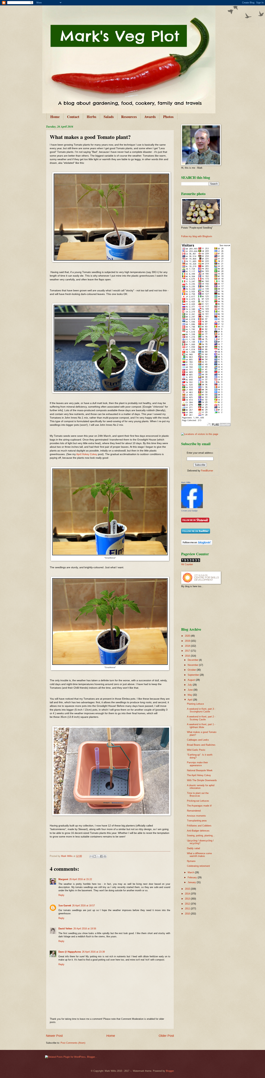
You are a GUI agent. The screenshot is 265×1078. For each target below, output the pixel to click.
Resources (129, 116)
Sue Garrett (64, 905)
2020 (188, 635)
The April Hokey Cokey (199, 775)
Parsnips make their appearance (197, 764)
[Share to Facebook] (101, 856)
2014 (188, 893)
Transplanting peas (197, 820)
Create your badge (189, 511)
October (192, 669)
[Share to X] (98, 856)
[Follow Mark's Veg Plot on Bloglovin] (196, 544)
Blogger (170, 1071)
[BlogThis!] (94, 856)
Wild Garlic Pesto (196, 750)
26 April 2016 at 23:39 (93, 951)
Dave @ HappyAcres (69, 951)
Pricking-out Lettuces (198, 800)
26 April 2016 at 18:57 (83, 905)
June (190, 689)
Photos (168, 116)
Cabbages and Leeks (198, 739)
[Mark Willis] (192, 507)
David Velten (65, 928)
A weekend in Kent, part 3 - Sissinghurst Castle (201, 710)
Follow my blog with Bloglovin (196, 236)
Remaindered (194, 810)
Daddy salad (193, 848)
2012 (188, 903)
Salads (109, 116)
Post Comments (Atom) (73, 1042)
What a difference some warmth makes (199, 854)
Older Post (166, 1036)
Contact (73, 116)
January (192, 882)
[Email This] (91, 856)
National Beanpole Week (200, 770)
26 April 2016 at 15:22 (80, 879)
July (190, 684)
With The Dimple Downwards (202, 780)
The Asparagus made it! (199, 805)
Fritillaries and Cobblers (199, 825)
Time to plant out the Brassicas (198, 794)
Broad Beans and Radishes (201, 744)
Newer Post (54, 1036)
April (190, 699)
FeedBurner (207, 470)
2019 (188, 640)
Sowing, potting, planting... (201, 835)
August (192, 680)
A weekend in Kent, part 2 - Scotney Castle (201, 718)
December (193, 660)
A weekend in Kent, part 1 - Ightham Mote (201, 725)
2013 (188, 898)
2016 (188, 655)
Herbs (91, 116)
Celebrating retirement (198, 866)
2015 (188, 888)
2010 (188, 913)
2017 (188, 650)
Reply (61, 895)
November (193, 665)
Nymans (191, 861)
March (191, 872)
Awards (150, 116)
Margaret (63, 879)
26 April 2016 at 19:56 (84, 928)
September (194, 675)
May (190, 694)
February (193, 877)
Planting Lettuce (195, 703)
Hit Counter (187, 564)
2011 (188, 908)
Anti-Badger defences (198, 830)
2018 (188, 646)
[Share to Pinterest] (105, 856)
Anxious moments (196, 815)
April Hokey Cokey (86, 454)
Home (55, 116)
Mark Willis (186, 482)
